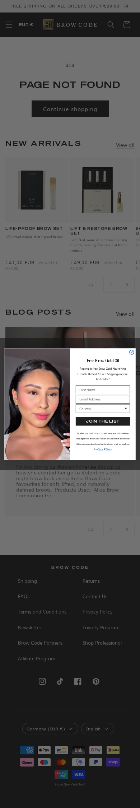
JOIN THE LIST (103, 421)
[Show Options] (125, 408)
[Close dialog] (132, 352)
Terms (100, 449)
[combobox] (101, 408)
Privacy (108, 449)
